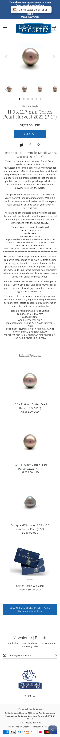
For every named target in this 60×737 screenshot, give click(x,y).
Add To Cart (30, 134)
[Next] (54, 56)
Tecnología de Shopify (42, 727)
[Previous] (6, 56)
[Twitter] (21, 145)
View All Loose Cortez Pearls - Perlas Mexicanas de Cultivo (30, 609)
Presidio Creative (23, 727)
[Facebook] (30, 145)
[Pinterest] (38, 145)
